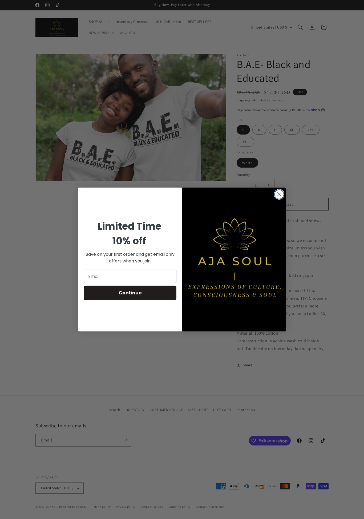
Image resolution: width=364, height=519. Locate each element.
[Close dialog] (279, 194)
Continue (130, 292)
